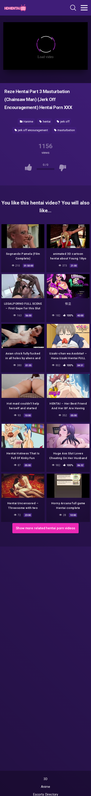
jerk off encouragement (32, 130)
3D (46, 779)
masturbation (66, 130)
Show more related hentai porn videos (45, 528)
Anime (45, 787)
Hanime (28, 121)
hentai (46, 121)
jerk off (64, 121)
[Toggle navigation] (84, 7)
